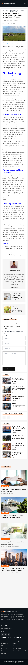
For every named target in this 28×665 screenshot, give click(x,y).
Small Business (17, 648)
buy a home (18, 123)
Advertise (4, 648)
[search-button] (22, 3)
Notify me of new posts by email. (12, 335)
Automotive (16, 646)
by (14, 383)
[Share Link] (3, 43)
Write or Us (4, 646)
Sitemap (3, 653)
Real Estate (7, 11)
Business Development (19, 650)
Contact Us (4, 643)
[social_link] (4, 417)
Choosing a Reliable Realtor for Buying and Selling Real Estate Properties (13, 248)
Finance (15, 643)
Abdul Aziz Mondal (8, 20)
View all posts (14, 287)
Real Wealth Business (11, 661)
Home (3, 10)
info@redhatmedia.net (6, 628)
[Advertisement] (14, 592)
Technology (16, 641)
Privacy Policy (5, 650)
